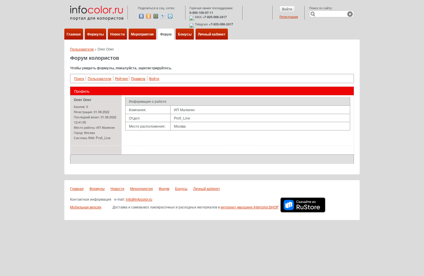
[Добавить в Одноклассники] (148, 16)
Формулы (95, 34)
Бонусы (185, 34)
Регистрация (288, 16)
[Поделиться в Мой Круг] (170, 16)
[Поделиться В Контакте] (141, 16)
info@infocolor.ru (139, 199)
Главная (74, 34)
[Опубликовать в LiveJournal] (163, 16)
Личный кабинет (212, 34)
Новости (117, 34)
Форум (166, 34)
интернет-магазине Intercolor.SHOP (250, 206)
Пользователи (82, 48)
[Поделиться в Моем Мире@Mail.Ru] (155, 16)
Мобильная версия (85, 206)
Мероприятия (142, 34)
